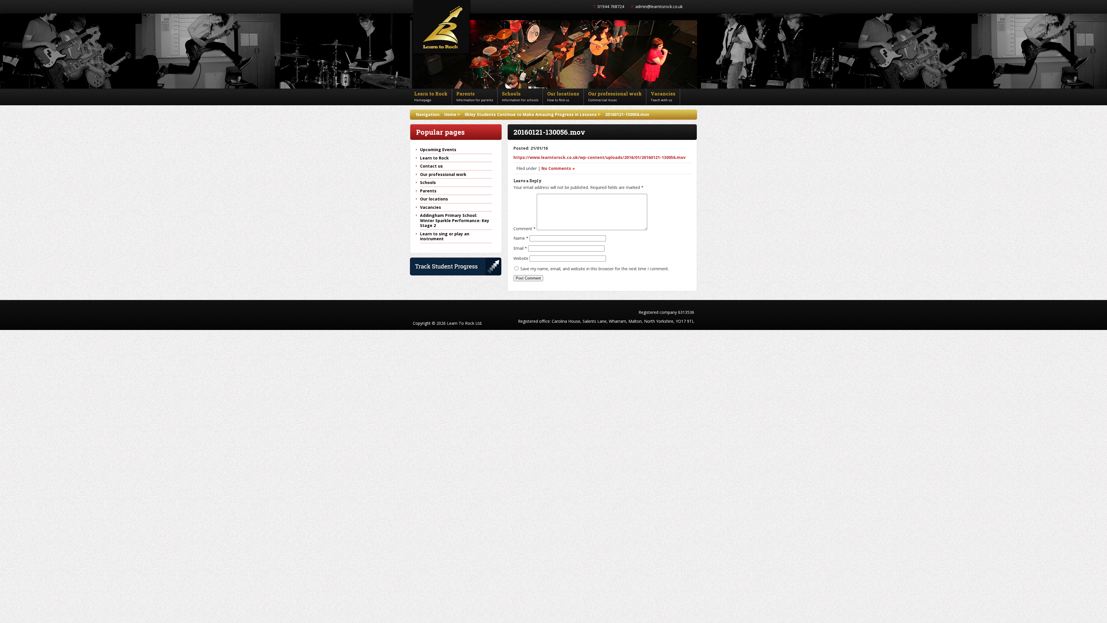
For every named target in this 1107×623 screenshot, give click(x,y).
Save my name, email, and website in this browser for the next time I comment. (594, 268)
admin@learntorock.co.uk (659, 6)
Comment (524, 228)
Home (450, 114)
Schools (428, 182)
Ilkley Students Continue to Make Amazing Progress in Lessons (531, 114)
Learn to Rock (434, 158)
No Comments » (558, 168)
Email (520, 248)
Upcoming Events (438, 149)
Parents (428, 191)
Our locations (434, 199)
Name (520, 238)
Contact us (431, 166)
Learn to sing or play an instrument (444, 236)
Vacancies (430, 207)
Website (520, 258)
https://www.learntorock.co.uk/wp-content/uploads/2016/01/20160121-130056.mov (599, 157)
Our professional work (443, 174)
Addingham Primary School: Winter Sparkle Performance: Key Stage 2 (454, 220)
